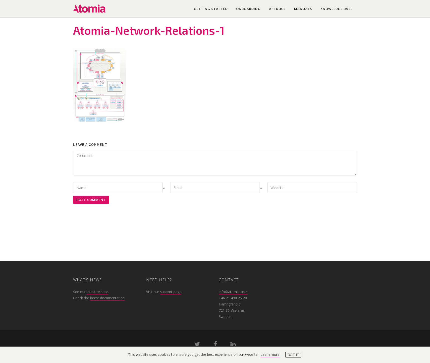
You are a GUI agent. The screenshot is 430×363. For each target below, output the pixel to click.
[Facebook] (215, 345)
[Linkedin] (233, 345)
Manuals (303, 8)
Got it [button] (293, 354)
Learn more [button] (270, 354)
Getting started (211, 8)
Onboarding (248, 8)
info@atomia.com (233, 291)
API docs (277, 8)
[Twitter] (197, 345)
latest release (97, 291)
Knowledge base (337, 8)
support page (170, 291)
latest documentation (107, 298)
